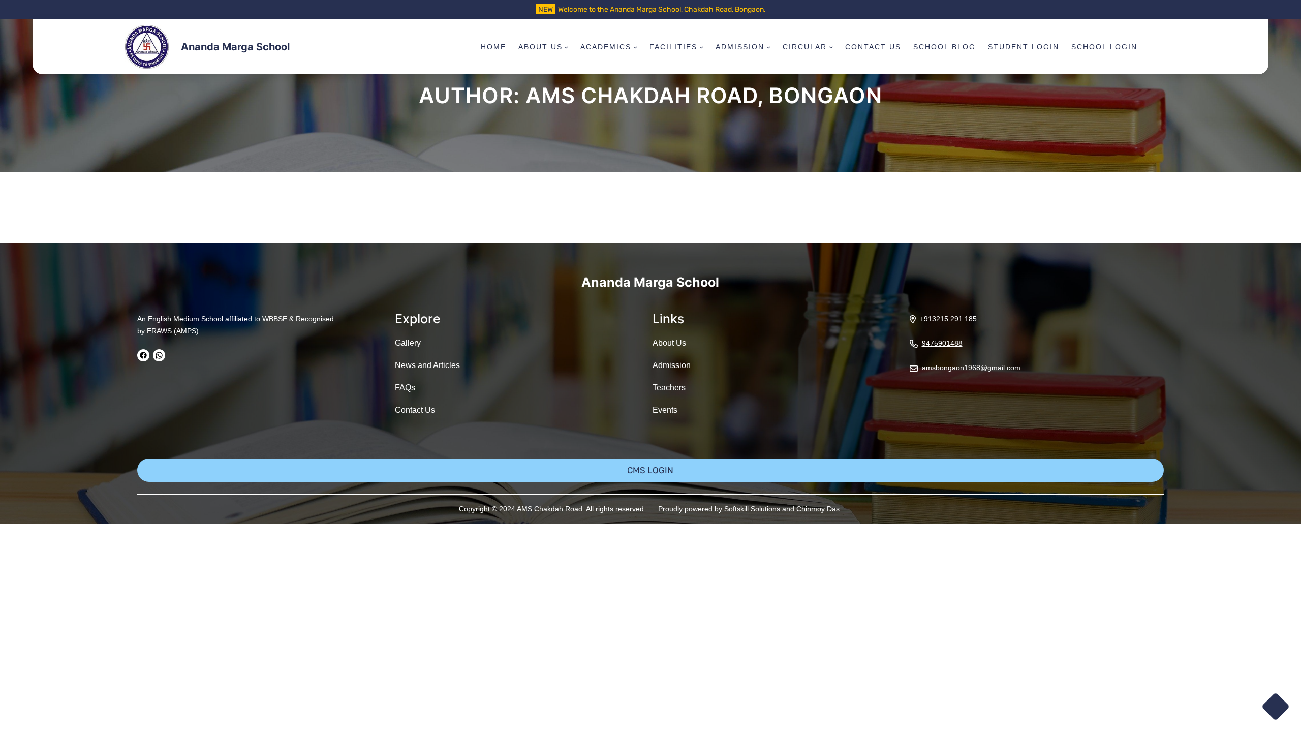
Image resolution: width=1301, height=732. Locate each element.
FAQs (405, 387)
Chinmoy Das (818, 509)
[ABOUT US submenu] (566, 47)
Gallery (408, 343)
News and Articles (427, 365)
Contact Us (415, 410)
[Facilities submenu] (701, 47)
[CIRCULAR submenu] (831, 47)
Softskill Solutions (752, 509)
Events (665, 410)
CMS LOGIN (650, 470)
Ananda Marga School (235, 47)
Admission (672, 365)
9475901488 (942, 343)
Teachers (669, 387)
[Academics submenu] (635, 47)
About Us (669, 343)
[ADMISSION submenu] (768, 47)
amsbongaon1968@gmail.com (971, 367)
